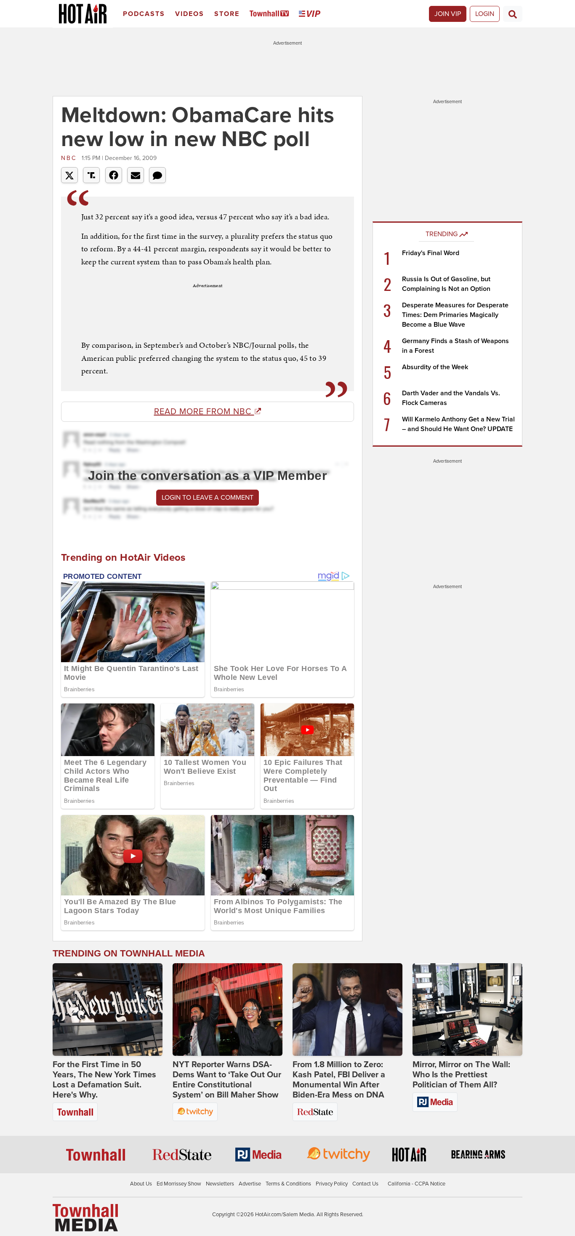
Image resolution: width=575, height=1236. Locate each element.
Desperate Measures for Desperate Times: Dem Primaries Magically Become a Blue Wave (455, 315)
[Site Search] (512, 14)
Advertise (250, 1183)
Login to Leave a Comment (207, 497)
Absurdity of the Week (435, 367)
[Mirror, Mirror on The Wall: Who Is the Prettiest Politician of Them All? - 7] (467, 1009)
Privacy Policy (332, 1183)
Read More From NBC (204, 412)
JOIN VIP (447, 14)
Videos (189, 14)
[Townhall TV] (270, 14)
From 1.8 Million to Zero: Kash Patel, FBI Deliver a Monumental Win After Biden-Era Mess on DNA (339, 1080)
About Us (141, 1183)
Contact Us (365, 1183)
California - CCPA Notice (416, 1183)
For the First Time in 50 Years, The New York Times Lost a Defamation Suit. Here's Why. (104, 1080)
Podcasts (144, 14)
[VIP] (311, 14)
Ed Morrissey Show (179, 1183)
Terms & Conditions (288, 1183)
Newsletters (220, 1183)
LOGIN (484, 14)
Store (227, 14)
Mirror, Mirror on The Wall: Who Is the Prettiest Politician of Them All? (461, 1075)
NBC (70, 158)
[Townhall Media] (85, 1217)
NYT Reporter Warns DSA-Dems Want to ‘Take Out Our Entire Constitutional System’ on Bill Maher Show (227, 1080)
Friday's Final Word (430, 253)
